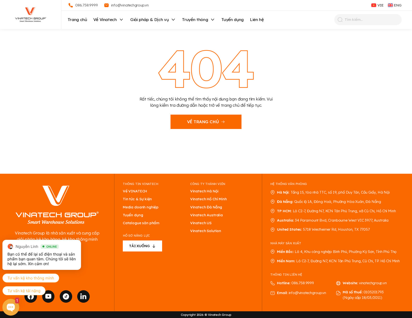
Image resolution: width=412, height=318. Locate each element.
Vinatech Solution (205, 231)
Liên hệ (257, 19)
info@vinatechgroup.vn (307, 292)
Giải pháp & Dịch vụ (149, 19)
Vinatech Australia (206, 215)
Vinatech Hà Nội (204, 191)
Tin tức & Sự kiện (137, 199)
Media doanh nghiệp (141, 207)
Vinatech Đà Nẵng (206, 207)
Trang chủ (77, 19)
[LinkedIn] (83, 296)
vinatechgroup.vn (373, 283)
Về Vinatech (105, 19)
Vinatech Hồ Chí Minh (208, 199)
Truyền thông (195, 19)
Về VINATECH (135, 191)
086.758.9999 (302, 283)
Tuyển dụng (232, 19)
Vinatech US (201, 223)
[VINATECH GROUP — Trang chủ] (30, 14)
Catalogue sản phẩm (141, 223)
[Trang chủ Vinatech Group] (57, 205)
